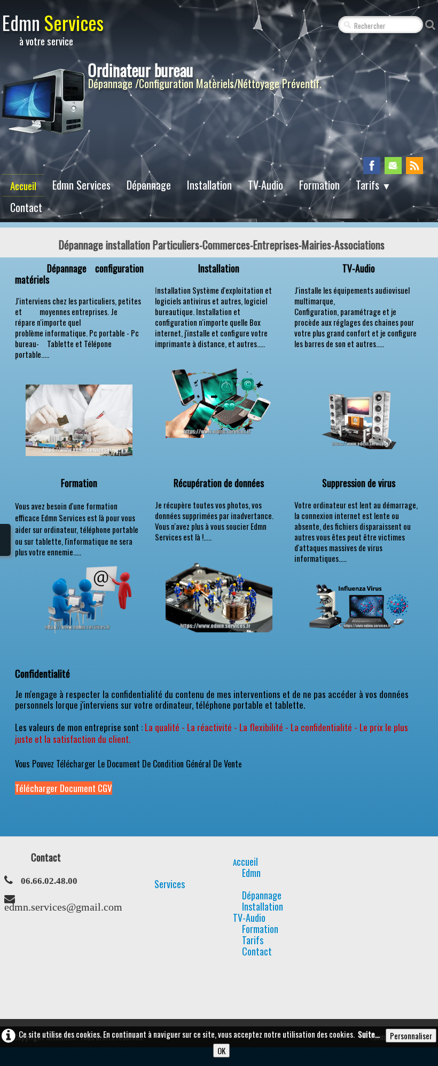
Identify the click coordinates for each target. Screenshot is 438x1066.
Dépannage (149, 185)
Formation (319, 185)
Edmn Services (81, 185)
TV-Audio (265, 185)
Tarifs (373, 185)
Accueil (23, 185)
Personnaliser (411, 1035)
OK (221, 1050)
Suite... (369, 1034)
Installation (209, 185)
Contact (26, 207)
